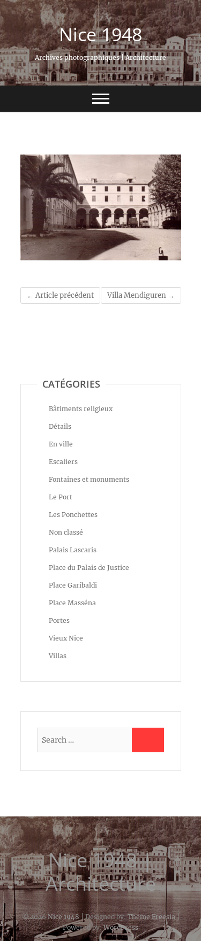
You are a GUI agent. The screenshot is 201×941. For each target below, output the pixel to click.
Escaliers (63, 462)
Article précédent (60, 295)
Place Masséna (72, 603)
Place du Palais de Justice (89, 568)
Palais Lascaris (72, 550)
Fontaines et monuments (89, 479)
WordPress (120, 927)
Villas (57, 656)
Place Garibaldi (73, 585)
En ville (61, 444)
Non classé (66, 532)
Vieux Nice (66, 638)
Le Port (60, 497)
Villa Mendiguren (141, 295)
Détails (60, 426)
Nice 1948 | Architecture (101, 872)
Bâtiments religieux (81, 409)
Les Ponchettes (73, 515)
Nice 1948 (100, 34)
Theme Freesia (151, 917)
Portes (59, 620)
